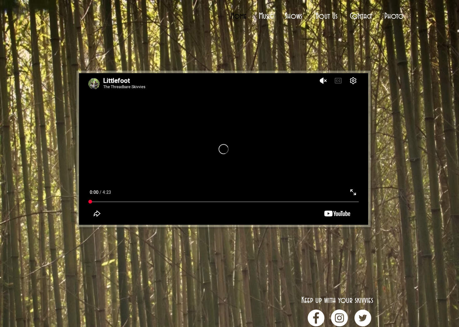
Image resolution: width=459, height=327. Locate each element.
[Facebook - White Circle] (316, 317)
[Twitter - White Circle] (362, 317)
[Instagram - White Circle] (339, 317)
